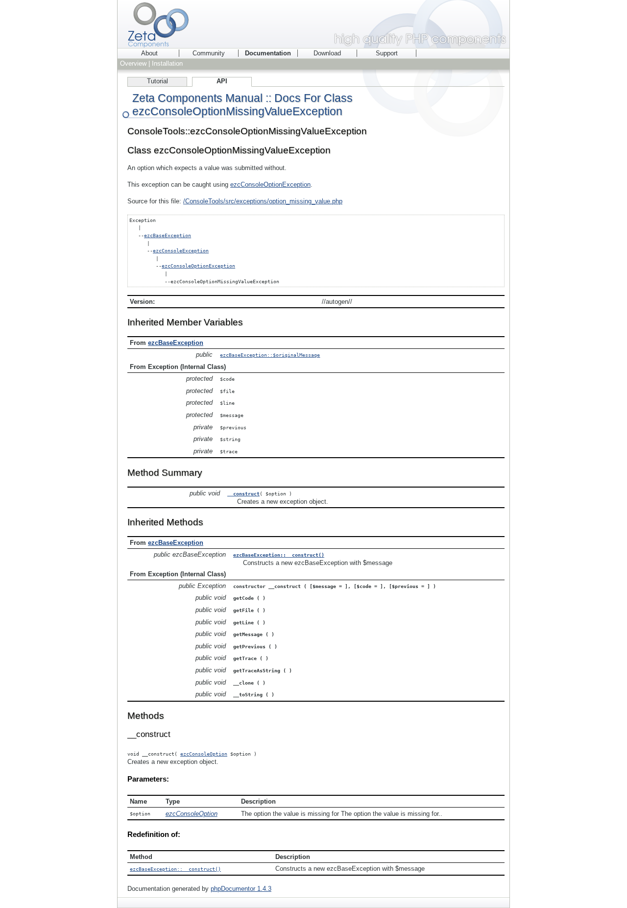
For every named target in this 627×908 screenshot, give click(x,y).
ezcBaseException (167, 235)
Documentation (268, 53)
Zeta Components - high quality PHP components (313, 24)
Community (209, 53)
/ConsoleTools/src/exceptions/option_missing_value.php (262, 201)
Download (327, 53)
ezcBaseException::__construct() (278, 555)
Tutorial (157, 81)
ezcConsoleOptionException (270, 184)
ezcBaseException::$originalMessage (270, 355)
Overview (133, 63)
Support (387, 53)
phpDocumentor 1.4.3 (241, 888)
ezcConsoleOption (203, 754)
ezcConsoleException (181, 250)
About (149, 53)
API (222, 81)
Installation (167, 63)
